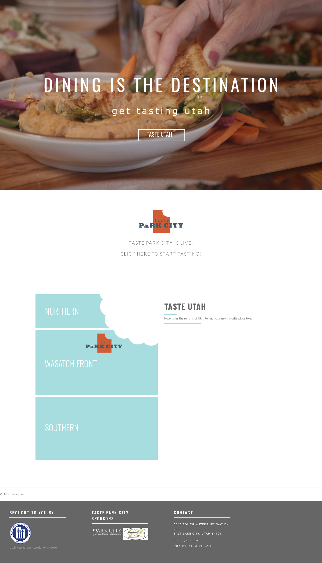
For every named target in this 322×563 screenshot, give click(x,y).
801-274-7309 (186, 541)
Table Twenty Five (12, 494)
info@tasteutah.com (193, 545)
